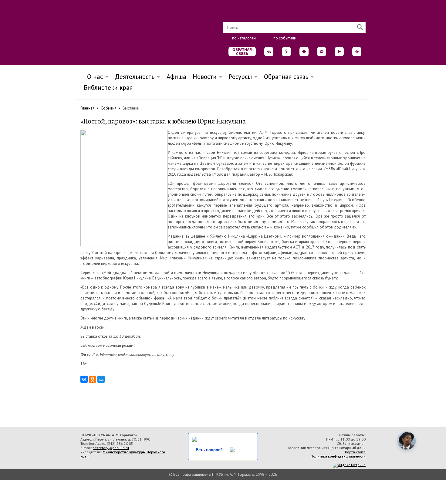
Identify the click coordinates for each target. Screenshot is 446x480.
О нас (93, 77)
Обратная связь (242, 51)
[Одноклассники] (92, 379)
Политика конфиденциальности (338, 456)
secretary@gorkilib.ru (111, 447)
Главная (87, 108)
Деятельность (134, 77)
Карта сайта (355, 452)
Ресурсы (240, 77)
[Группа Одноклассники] (286, 51)
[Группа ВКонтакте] (268, 51)
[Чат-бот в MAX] (321, 51)
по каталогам (244, 38)
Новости (205, 77)
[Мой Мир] (101, 379)
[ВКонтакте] (84, 379)
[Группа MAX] (304, 51)
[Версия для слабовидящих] (356, 51)
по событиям (284, 38)
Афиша (176, 77)
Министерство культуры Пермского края (122, 454)
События (109, 108)
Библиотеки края (108, 87)
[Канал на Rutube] (339, 51)
